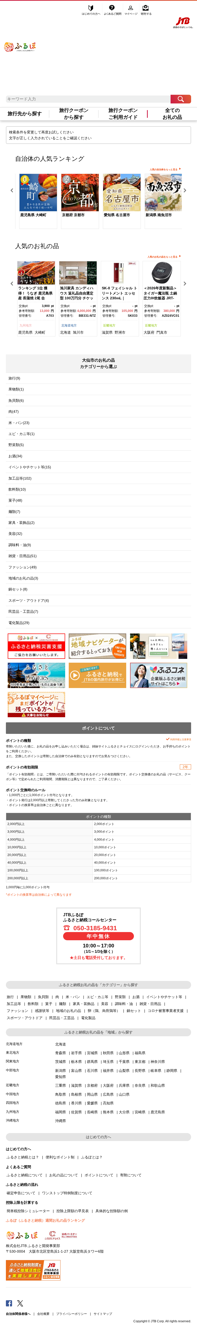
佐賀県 (76, 1112)
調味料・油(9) (19, 545)
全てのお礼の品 (172, 114)
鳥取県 (60, 1094)
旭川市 (78, 332)
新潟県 (60, 1071)
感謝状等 (42, 1011)
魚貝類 (43, 997)
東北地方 (12, 1052)
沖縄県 (60, 1121)
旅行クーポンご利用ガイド (123, 114)
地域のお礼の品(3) (23, 578)
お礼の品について (63, 1175)
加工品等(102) (20, 478)
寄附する (146, 9)
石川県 (92, 1071)
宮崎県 (140, 1112)
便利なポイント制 (60, 1157)
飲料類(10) (17, 489)
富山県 (76, 1071)
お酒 (136, 997)
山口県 (124, 1094)
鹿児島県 (25, 332)
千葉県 (124, 1062)
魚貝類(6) (16, 400)
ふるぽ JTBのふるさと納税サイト (20, 42)
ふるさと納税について (25, 1175)
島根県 (76, 1094)
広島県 (108, 1094)
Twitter (20, 1303)
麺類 (62, 1004)
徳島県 (60, 1103)
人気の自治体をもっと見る (164, 169)
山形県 (124, 1053)
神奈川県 (158, 1062)
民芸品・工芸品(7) (23, 611)
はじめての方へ (91, 9)
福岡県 (60, 1112)
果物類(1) (16, 389)
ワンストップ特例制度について (67, 1193)
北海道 (65, 332)
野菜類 (120, 997)
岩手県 (76, 1053)
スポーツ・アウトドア (25, 1018)
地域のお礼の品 (68, 1011)
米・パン (73, 997)
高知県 (108, 1103)
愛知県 (60, 1077)
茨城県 (60, 1062)
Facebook (9, 1303)
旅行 (10, 997)
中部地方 (12, 1070)
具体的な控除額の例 (111, 1211)
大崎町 (40, 332)
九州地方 (25, 325)
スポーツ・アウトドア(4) (28, 600)
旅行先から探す (25, 113)
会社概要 (43, 1314)
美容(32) (15, 534)
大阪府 (149, 332)
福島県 (140, 1053)
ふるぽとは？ (92, 1157)
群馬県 (92, 1062)
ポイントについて (99, 1175)
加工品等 (14, 1004)
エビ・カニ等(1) (21, 434)
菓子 (48, 1004)
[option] (36, 202)
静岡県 (171, 1071)
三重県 (60, 1085)
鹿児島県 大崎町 (33, 215)
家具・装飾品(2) (21, 523)
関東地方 (12, 1061)
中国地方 (12, 1094)
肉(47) (13, 411)
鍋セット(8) (17, 589)
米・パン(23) (18, 423)
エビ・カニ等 (97, 997)
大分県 (124, 1112)
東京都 (140, 1062)
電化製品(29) (18, 623)
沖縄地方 (12, 1120)
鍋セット (134, 1011)
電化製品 (88, 1018)
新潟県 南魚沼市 (159, 215)
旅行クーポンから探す (73, 114)
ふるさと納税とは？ (23, 1157)
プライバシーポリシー (71, 1314)
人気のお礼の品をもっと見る (162, 257)
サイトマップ (103, 1314)
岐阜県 (156, 1071)
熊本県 (108, 1112)
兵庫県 (124, 1085)
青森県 (60, 1053)
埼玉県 (108, 1062)
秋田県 (108, 1053)
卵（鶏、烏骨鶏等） (104, 1011)
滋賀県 (107, 332)
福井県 (108, 1071)
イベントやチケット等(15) (29, 467)
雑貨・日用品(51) (22, 556)
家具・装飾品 (83, 1004)
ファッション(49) (22, 567)
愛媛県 (92, 1103)
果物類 (26, 997)
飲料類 (33, 1004)
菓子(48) (15, 500)
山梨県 (124, 1071)
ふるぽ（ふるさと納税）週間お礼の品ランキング (45, 1220)
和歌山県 (158, 1085)
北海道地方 (69, 325)
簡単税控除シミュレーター (28, 1211)
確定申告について (21, 1193)
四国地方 (12, 1103)
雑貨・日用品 (150, 1004)
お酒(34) (15, 456)
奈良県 (140, 1085)
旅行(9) (14, 378)
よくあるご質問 (113, 9)
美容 (104, 1004)
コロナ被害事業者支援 (166, 1011)
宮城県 (92, 1053)
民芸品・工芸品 (61, 1018)
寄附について (131, 1175)
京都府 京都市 (73, 215)
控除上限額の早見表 (72, 1211)
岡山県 (92, 1094)
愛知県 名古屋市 (117, 215)
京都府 (92, 1085)
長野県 (140, 1071)
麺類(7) (14, 512)
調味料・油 (124, 1004)
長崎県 (92, 1112)
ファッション (17, 1011)
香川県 (76, 1103)
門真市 (161, 332)
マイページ (131, 9)
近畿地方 (109, 325)
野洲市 (120, 332)
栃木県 (76, 1062)
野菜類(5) (16, 445)
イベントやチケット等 (164, 997)
